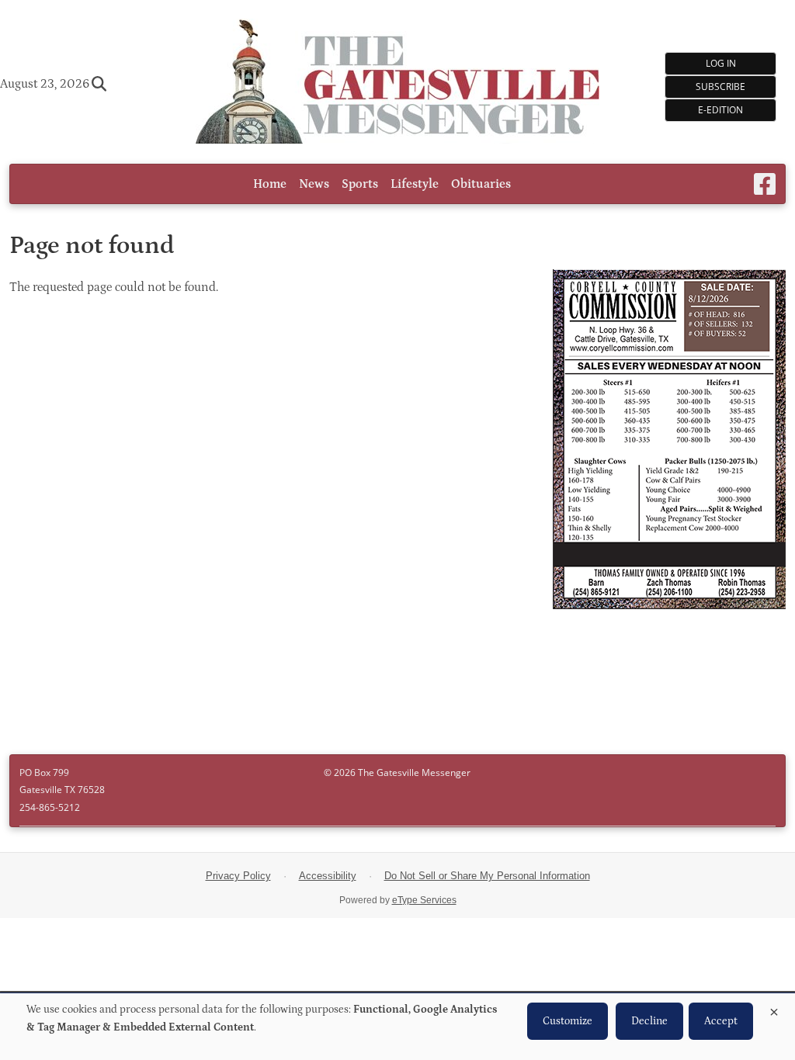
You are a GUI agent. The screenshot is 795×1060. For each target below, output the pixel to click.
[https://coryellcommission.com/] (669, 441)
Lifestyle (415, 184)
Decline (649, 1021)
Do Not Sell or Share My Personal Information (487, 876)
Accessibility (327, 876)
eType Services (424, 900)
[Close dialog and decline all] (774, 1009)
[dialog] (397, 1026)
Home (269, 184)
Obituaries (481, 184)
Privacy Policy (238, 876)
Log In (721, 63)
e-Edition (720, 109)
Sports (360, 184)
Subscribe (720, 86)
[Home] (397, 83)
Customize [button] (567, 1021)
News (314, 184)
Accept (721, 1021)
